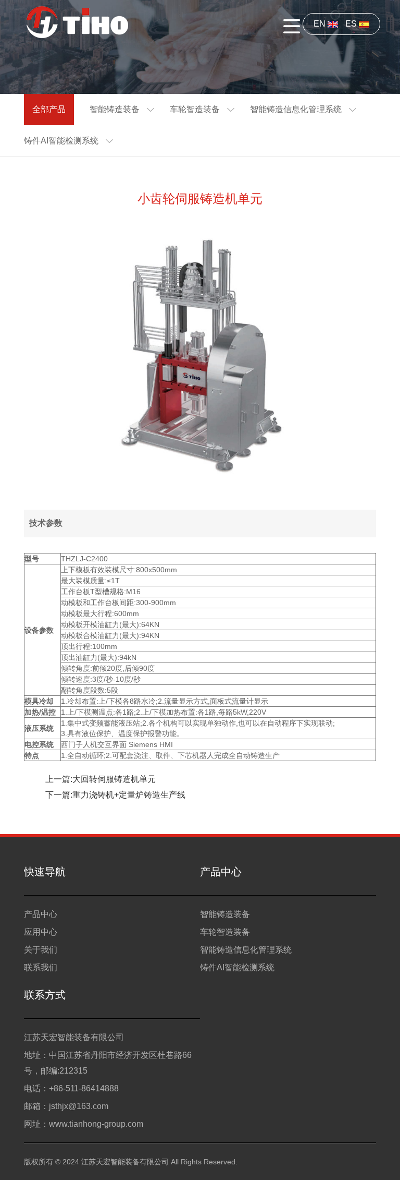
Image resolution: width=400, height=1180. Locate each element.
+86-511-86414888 (84, 1088)
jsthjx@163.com (78, 1106)
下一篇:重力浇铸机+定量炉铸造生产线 (115, 794)
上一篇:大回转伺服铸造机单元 (100, 779)
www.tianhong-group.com (96, 1123)
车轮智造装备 (195, 109)
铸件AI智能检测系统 (61, 140)
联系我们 (40, 967)
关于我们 (40, 949)
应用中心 (40, 932)
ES (352, 23)
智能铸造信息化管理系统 (296, 109)
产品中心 (40, 914)
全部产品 (49, 109)
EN (321, 23)
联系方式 (45, 995)
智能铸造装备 (115, 109)
